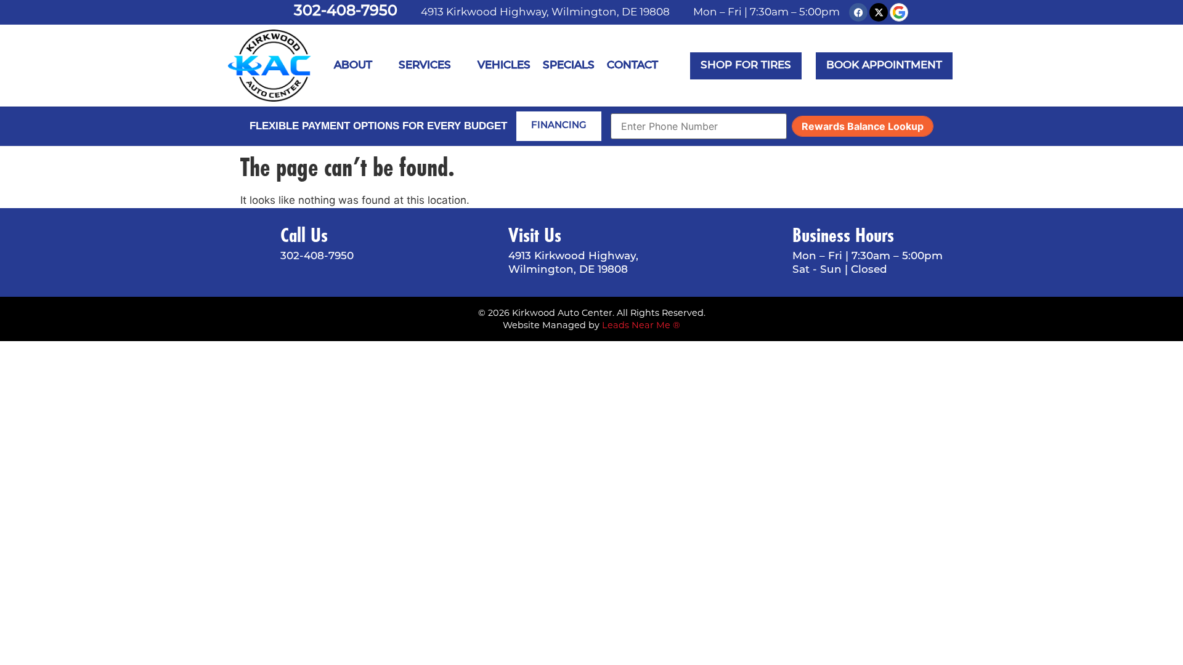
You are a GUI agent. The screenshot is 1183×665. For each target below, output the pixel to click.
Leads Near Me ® (641, 325)
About (353, 65)
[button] (884, 66)
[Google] (899, 12)
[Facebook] (858, 12)
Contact (632, 65)
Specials (569, 65)
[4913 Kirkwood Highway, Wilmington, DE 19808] (412, 12)
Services (425, 65)
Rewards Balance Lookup (863, 126)
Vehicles (504, 65)
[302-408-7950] (282, 12)
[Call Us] (255, 245)
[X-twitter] (878, 12)
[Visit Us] (483, 252)
